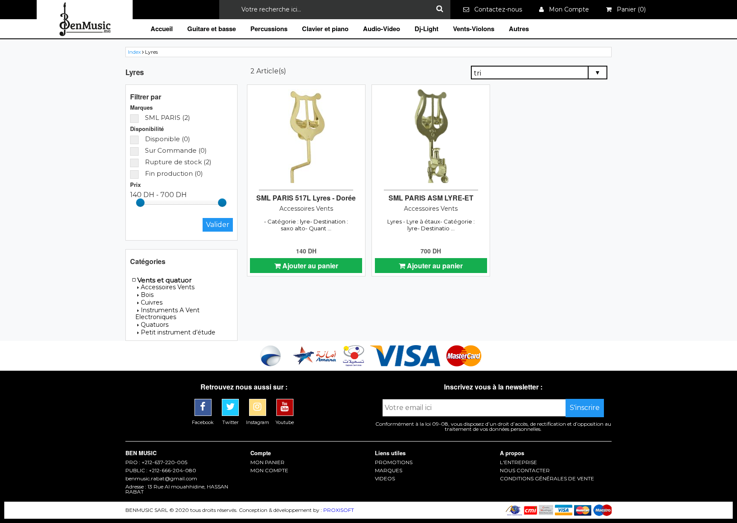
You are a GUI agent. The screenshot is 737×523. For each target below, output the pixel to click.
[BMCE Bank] (271, 364)
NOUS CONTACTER (525, 470)
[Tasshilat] (354, 364)
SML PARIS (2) (167, 117)
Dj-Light (426, 28)
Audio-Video (381, 28)
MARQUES (388, 470)
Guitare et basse (211, 28)
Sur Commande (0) (176, 150)
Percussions (268, 28)
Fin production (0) (174, 173)
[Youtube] (285, 402)
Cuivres (151, 302)
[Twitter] (231, 402)
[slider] (140, 202)
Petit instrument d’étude (178, 332)
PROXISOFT (338, 510)
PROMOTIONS (393, 462)
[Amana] (315, 364)
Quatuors (154, 324)
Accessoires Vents (167, 287)
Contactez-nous (495, 9)
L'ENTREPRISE (518, 462)
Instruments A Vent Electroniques (167, 313)
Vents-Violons (473, 28)
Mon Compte (566, 9)
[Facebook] (204, 402)
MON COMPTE (269, 470)
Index (134, 52)
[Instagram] (258, 402)
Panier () (629, 9)
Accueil (162, 28)
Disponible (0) (167, 139)
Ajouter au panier (309, 265)
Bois (147, 295)
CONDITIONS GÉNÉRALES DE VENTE (547, 478)
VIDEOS (385, 478)
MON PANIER (267, 462)
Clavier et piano (325, 28)
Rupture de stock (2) (178, 162)
